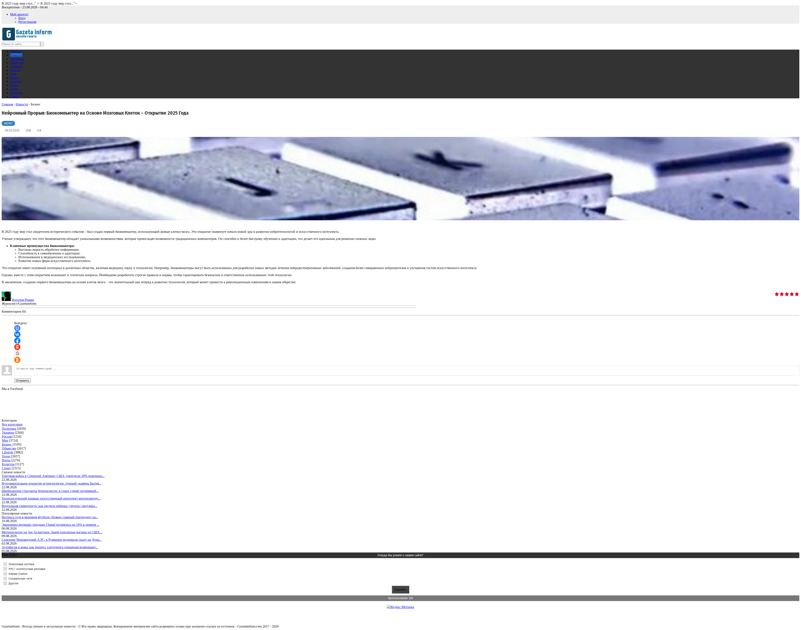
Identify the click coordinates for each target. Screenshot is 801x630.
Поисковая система (21, 564)
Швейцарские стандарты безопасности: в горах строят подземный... (50, 491)
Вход (21, 18)
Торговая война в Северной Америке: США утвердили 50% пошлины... (53, 476)
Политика (9, 428)
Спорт (6, 468)
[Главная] (28, 40)
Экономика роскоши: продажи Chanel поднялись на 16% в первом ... (50, 524)
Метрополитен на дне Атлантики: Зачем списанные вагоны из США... (52, 532)
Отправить (22, 380)
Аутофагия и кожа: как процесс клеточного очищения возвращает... (50, 547)
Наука (6, 460)
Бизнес (8, 123)
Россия (7, 436)
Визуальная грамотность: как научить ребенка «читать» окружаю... (49, 506)
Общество (9, 448)
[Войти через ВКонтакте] (17, 334)
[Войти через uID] (17, 328)
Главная (7, 104)
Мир (5, 440)
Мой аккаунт (19, 14)
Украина (8, 432)
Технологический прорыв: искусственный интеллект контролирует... (51, 498)
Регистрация (27, 22)
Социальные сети (20, 578)
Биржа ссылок (18, 574)
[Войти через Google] (17, 353)
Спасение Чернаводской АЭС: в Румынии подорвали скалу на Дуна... (52, 539)
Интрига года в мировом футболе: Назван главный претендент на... (50, 517)
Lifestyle (7, 452)
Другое (13, 583)
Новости (22, 104)
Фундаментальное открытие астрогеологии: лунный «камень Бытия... (51, 483)
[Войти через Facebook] (17, 341)
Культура (8, 464)
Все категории (12, 424)
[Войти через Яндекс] (17, 347)
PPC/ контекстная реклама (27, 569)
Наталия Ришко (23, 300)
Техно (6, 456)
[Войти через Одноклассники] (17, 360)
